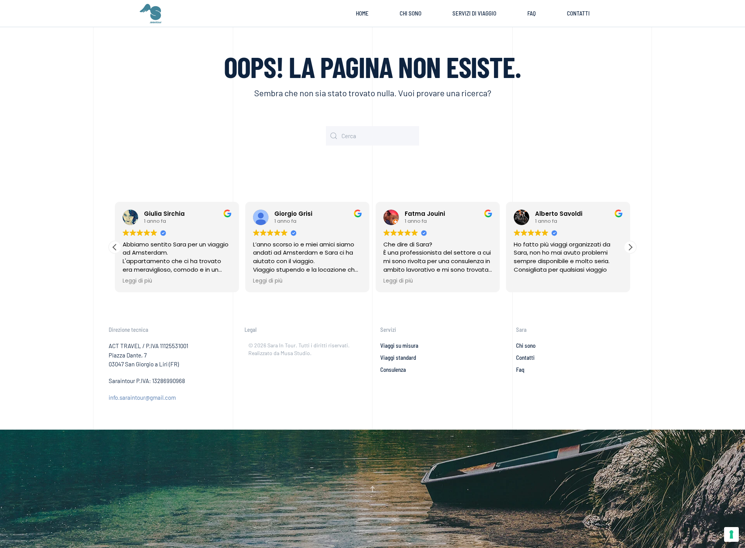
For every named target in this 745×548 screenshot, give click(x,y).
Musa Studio (295, 353)
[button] (630, 247)
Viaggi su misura (399, 345)
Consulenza (393, 369)
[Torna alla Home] (152, 13)
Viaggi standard (398, 357)
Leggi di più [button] (137, 280)
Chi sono (410, 13)
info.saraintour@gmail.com (142, 397)
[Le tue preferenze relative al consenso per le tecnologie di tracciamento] (731, 534)
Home (362, 13)
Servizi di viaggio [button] (474, 13)
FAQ (531, 13)
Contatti (578, 13)
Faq (520, 369)
